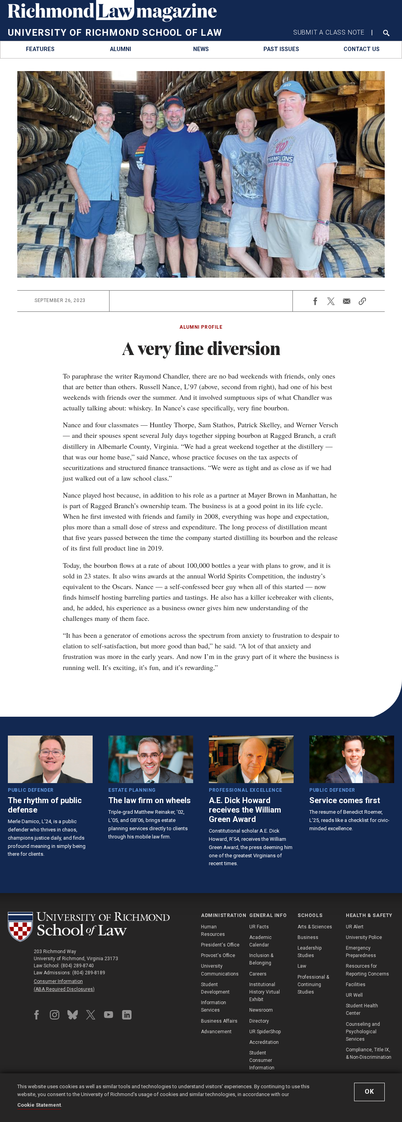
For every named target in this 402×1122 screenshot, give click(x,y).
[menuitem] (40, 49)
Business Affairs (219, 1021)
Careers (258, 974)
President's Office (220, 945)
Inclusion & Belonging (261, 959)
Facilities (355, 984)
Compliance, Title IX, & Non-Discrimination (368, 1053)
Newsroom (261, 1010)
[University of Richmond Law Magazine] (112, 20)
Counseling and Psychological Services (363, 1031)
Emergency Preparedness (361, 951)
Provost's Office (218, 955)
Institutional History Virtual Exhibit (264, 992)
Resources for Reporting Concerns (367, 969)
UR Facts (259, 927)
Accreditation (264, 1042)
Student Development (215, 988)
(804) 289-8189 (88, 973)
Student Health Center (362, 1009)
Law (302, 966)
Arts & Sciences (315, 927)
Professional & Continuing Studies (313, 984)
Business (308, 937)
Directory (259, 1021)
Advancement (216, 1031)
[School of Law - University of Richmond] (89, 927)
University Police (364, 937)
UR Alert (355, 927)
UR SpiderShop (265, 1031)
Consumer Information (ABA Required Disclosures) (64, 985)
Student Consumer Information (261, 1060)
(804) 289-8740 (77, 965)
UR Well (354, 995)
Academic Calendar (260, 941)
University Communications (220, 969)
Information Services (213, 1006)
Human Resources (213, 930)
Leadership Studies (310, 951)
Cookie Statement (39, 1105)
